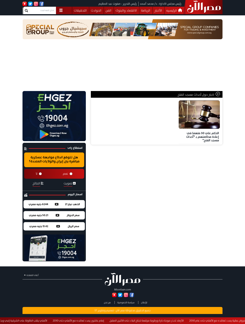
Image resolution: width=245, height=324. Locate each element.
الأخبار (158, 10)
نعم (65, 174)
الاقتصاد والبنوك (126, 10)
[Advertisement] (122, 66)
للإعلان (144, 302)
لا (36, 174)
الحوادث (96, 10)
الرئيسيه (172, 10)
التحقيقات (80, 10)
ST (95, 310)
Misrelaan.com (122, 289)
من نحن (107, 302)
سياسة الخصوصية (125, 302)
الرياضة (145, 10)
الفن (108, 10)
